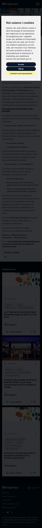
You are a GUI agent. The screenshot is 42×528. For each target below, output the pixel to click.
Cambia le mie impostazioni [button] (21, 73)
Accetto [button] (21, 64)
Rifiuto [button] (21, 69)
